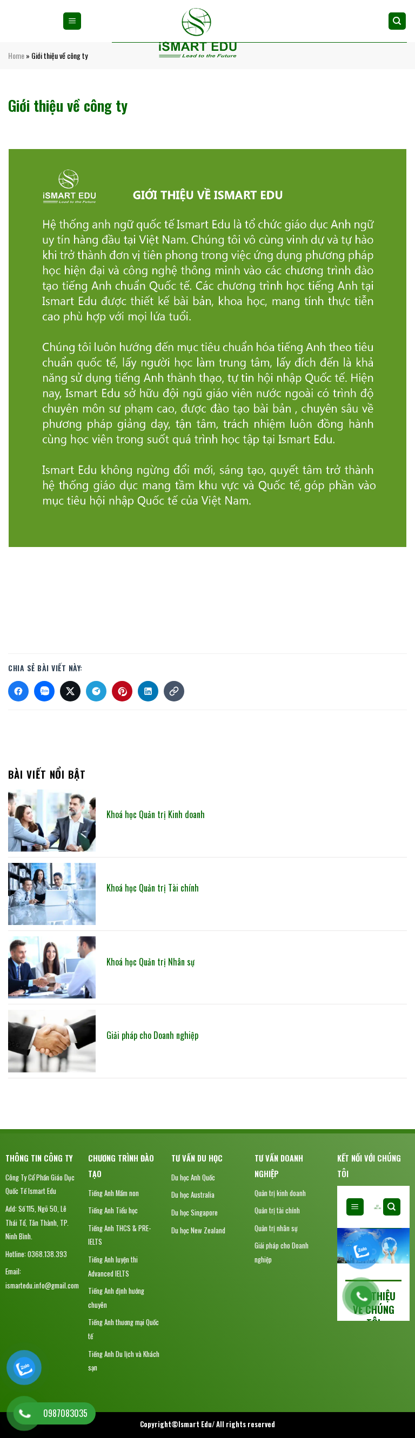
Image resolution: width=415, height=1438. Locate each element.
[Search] (397, 21)
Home (16, 55)
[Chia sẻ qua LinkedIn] (148, 691)
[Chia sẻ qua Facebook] (18, 691)
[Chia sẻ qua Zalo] (44, 691)
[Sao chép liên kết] (174, 691)
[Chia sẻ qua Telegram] (96, 691)
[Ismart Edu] (197, 33)
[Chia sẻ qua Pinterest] (122, 691)
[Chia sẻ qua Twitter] (70, 691)
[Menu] (72, 21)
